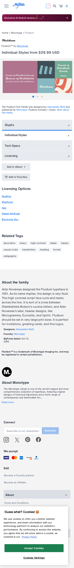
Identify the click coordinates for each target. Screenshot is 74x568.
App (4, 208)
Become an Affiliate (15, 482)
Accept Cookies (34, 548)
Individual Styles (16, 135)
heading (44, 249)
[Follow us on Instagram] (8, 439)
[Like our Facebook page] (40, 439)
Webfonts (7, 202)
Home (5, 33)
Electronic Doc (10, 219)
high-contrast (38, 243)
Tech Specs (12, 145)
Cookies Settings (34, 558)
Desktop (6, 196)
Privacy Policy (29, 537)
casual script (11, 249)
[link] (61, 6)
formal (56, 249)
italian (53, 243)
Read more (8, 402)
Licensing (11, 156)
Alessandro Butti (56, 107)
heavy (23, 243)
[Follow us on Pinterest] (29, 439)
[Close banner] (67, 18)
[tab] (33, 96)
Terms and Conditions (16, 503)
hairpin (65, 243)
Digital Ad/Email (11, 213)
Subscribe (50, 430)
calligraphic (10, 256)
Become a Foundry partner (19, 475)
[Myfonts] (19, 7)
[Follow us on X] (18, 439)
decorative (9, 243)
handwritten (29, 249)
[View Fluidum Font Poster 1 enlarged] (37, 78)
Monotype (16, 33)
